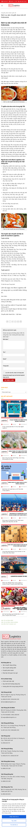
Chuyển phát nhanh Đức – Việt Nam (11, 314)
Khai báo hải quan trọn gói (10, 673)
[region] (14, 812)
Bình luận (6, 339)
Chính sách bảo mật (8, 681)
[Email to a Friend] (15, 321)
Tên (4, 352)
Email (5, 359)
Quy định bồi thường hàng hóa (11, 684)
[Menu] (2, 5)
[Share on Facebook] (10, 321)
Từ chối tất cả (14, 824)
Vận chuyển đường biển (9, 667)
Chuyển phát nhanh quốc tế (8, 12)
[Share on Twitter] (12, 321)
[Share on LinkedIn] (20, 321)
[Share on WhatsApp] (7, 321)
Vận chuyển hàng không (9, 665)
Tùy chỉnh (14, 820)
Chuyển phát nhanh (8, 670)
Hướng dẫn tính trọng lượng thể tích (13, 686)
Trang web (6, 365)
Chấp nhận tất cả (14, 816)
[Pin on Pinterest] (18, 321)
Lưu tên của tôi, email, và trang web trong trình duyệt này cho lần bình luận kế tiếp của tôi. (13, 375)
